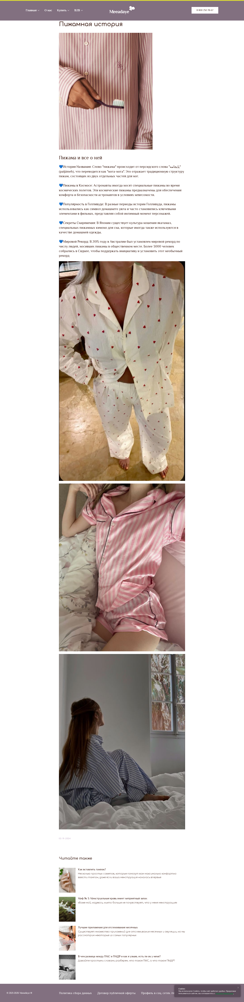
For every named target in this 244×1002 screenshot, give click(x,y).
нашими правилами (224, 993)
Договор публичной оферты (116, 993)
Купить (62, 10)
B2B (77, 10)
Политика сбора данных (75, 993)
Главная (31, 10)
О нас (48, 10)
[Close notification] (238, 987)
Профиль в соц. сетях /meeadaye (163, 993)
